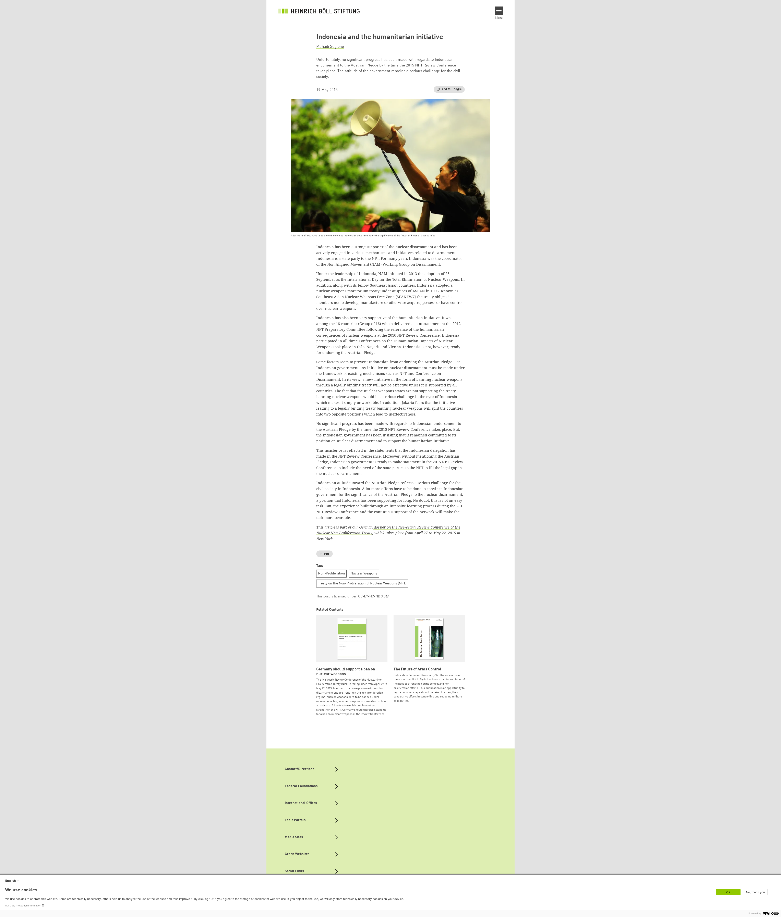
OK (728, 892)
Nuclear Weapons (363, 573)
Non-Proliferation (331, 573)
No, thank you (755, 892)
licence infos (428, 235)
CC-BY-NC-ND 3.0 (372, 596)
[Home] (319, 11)
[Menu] (499, 11)
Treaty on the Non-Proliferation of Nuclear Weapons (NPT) (362, 583)
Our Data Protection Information (23, 905)
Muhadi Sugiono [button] (330, 47)
